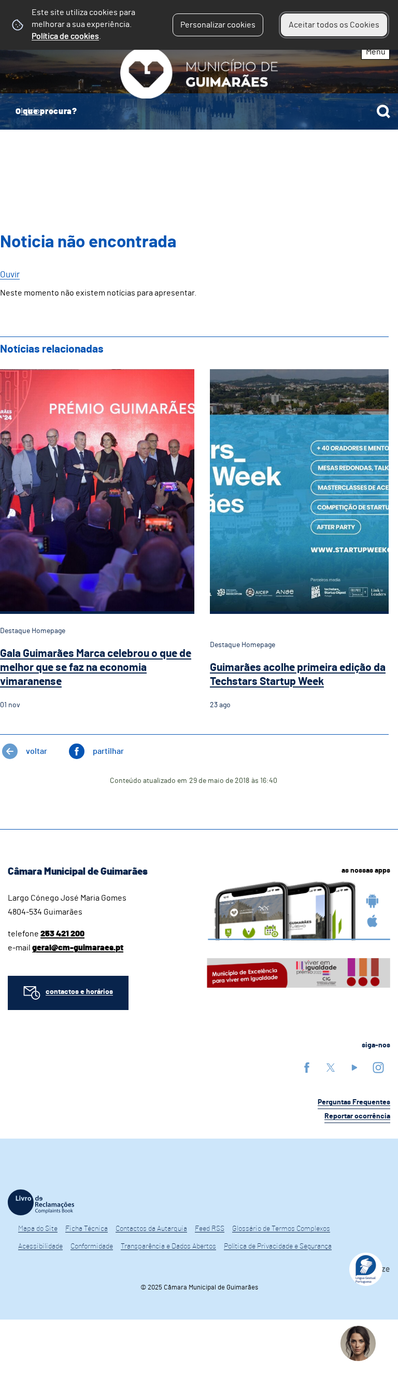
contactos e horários (79, 992)
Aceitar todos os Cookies (334, 25)
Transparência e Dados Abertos (168, 1246)
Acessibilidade (40, 1246)
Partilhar (108, 751)
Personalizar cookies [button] (217, 25)
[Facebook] (307, 1067)
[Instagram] (378, 1067)
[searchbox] (199, 111)
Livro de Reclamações (41, 1202)
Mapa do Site (38, 1228)
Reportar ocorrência (357, 1116)
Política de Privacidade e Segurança (278, 1246)
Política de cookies (65, 36)
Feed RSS (209, 1228)
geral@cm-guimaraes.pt (77, 948)
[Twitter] (331, 1067)
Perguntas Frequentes (354, 1102)
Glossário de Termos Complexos (281, 1228)
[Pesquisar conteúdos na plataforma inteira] (383, 111)
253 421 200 (62, 934)
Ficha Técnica (86, 1228)
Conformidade (91, 1246)
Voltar (36, 751)
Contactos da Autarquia (151, 1228)
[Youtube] (354, 1067)
